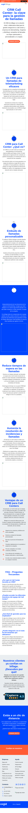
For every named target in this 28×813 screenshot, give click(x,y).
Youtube (24, 784)
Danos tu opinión (8, 795)
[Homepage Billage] (5, 4)
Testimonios (5, 766)
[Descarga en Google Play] (20, 794)
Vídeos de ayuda (19, 777)
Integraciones (18, 764)
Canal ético (4, 780)
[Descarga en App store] (20, 790)
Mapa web (4, 762)
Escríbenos (6, 793)
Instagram (22, 784)
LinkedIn (20, 784)
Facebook (18, 784)
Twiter (16, 784)
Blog (3, 771)
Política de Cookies (6, 778)
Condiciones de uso (6, 773)
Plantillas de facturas (20, 771)
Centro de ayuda (19, 762)
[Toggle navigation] (25, 3)
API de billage (18, 766)
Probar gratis (14, 41)
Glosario (17, 769)
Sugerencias (5, 769)
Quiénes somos (6, 764)
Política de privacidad (7, 775)
